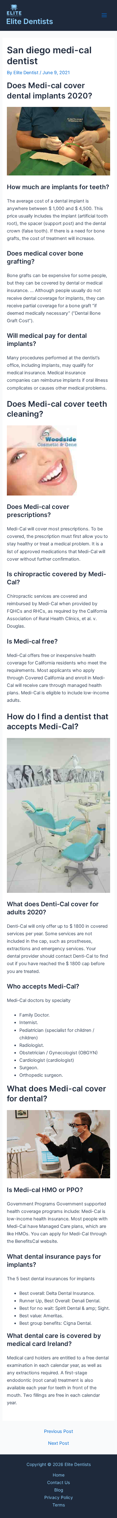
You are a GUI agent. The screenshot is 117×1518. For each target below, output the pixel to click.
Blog (58, 1489)
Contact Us (58, 1482)
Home (59, 1475)
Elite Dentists (29, 21)
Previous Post (58, 1431)
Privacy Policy (58, 1497)
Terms (58, 1504)
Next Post (58, 1443)
